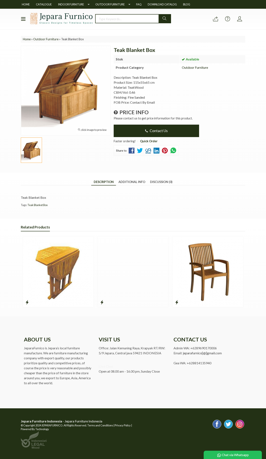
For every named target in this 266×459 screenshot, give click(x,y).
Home (26, 4)
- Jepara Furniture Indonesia (61, 421)
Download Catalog (162, 4)
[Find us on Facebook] (217, 428)
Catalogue (44, 4)
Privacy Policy (123, 425)
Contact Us (158, 131)
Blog (186, 4)
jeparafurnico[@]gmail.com (202, 353)
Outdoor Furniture (110, 4)
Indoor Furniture (71, 4)
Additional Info (131, 182)
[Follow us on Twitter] (228, 428)
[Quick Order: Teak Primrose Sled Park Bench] (102, 302)
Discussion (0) (161, 182)
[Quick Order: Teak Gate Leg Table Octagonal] (27, 302)
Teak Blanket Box (37, 205)
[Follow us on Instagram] (239, 428)
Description (104, 182)
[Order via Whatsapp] (215, 19)
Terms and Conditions (100, 425)
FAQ (139, 4)
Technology (42, 429)
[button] (165, 19)
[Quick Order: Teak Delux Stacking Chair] (177, 302)
